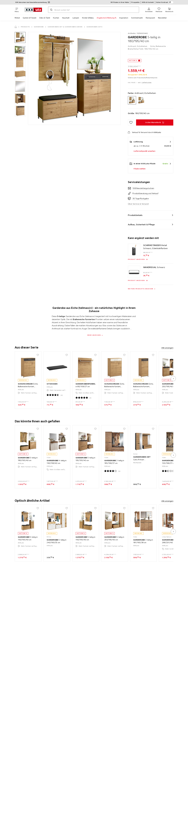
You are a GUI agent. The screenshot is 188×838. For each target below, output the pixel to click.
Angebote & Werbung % (106, 18)
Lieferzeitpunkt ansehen (144, 151)
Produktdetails (135, 215)
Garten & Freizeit (29, 18)
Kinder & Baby (88, 18)
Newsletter (162, 18)
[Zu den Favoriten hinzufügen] (131, 122)
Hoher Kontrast (162, 2)
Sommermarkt (137, 18)
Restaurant (150, 18)
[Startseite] (16, 27)
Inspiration (123, 18)
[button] (20, 37)
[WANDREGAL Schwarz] (134, 272)
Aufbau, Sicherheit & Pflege (141, 224)
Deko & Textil (44, 18)
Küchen (56, 18)
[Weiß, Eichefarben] (141, 100)
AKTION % (133, 60)
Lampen (76, 18)
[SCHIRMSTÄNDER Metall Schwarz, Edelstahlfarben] (134, 250)
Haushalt (65, 18)
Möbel (17, 18)
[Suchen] (51, 10)
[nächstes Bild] (173, 378)
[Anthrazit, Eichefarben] (132, 100)
